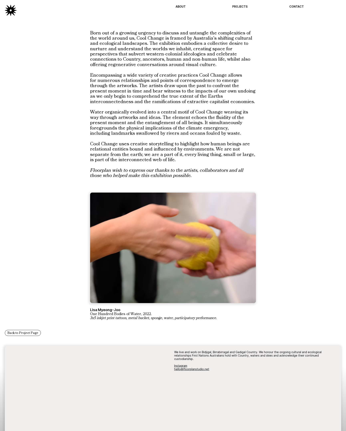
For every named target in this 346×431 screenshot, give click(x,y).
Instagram (180, 365)
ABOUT (181, 6)
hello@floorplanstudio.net (191, 369)
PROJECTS (239, 6)
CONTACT (296, 6)
